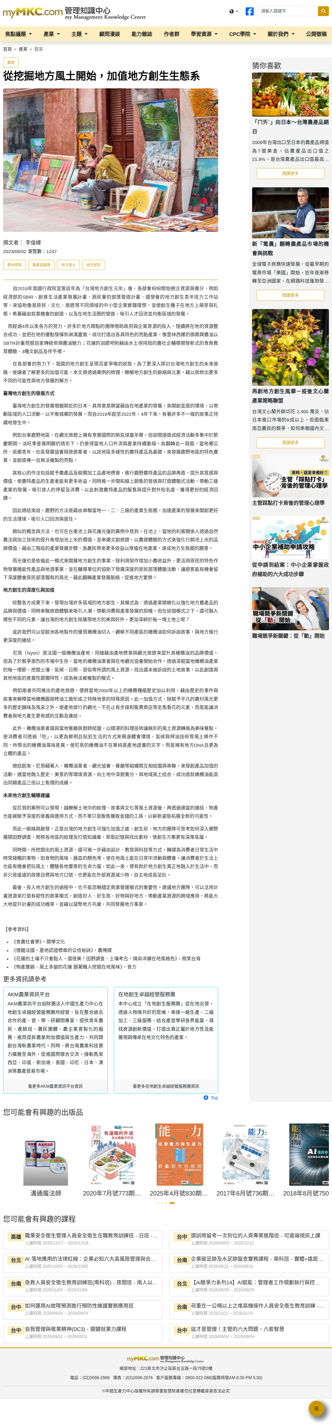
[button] (157, 1203)
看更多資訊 (55, 1086)
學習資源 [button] (202, 34)
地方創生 (93, 265)
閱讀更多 (303, 173)
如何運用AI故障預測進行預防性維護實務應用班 (79, 1306)
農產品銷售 (41, 265)
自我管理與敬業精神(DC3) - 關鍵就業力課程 (76, 1329)
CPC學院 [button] (240, 34)
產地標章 (14, 265)
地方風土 (68, 265)
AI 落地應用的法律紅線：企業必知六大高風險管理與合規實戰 (95, 1259)
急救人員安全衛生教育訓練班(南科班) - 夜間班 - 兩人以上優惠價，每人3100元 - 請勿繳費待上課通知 (141, 1282)
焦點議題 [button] (16, 34)
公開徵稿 (316, 34)
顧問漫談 (109, 34)
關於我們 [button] (279, 34)
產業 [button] (50, 34)
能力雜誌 (142, 34)
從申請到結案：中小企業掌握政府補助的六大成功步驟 (290, 569)
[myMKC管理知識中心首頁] (75, 13)
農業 (11, 62)
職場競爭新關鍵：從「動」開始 (288, 636)
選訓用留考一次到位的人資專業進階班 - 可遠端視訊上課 (255, 1236)
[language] (233, 12)
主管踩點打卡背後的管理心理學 (288, 503)
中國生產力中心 (119, 1391)
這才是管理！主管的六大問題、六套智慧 (237, 1329)
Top (213, 1097)
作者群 (171, 34)
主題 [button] (77, 34)
